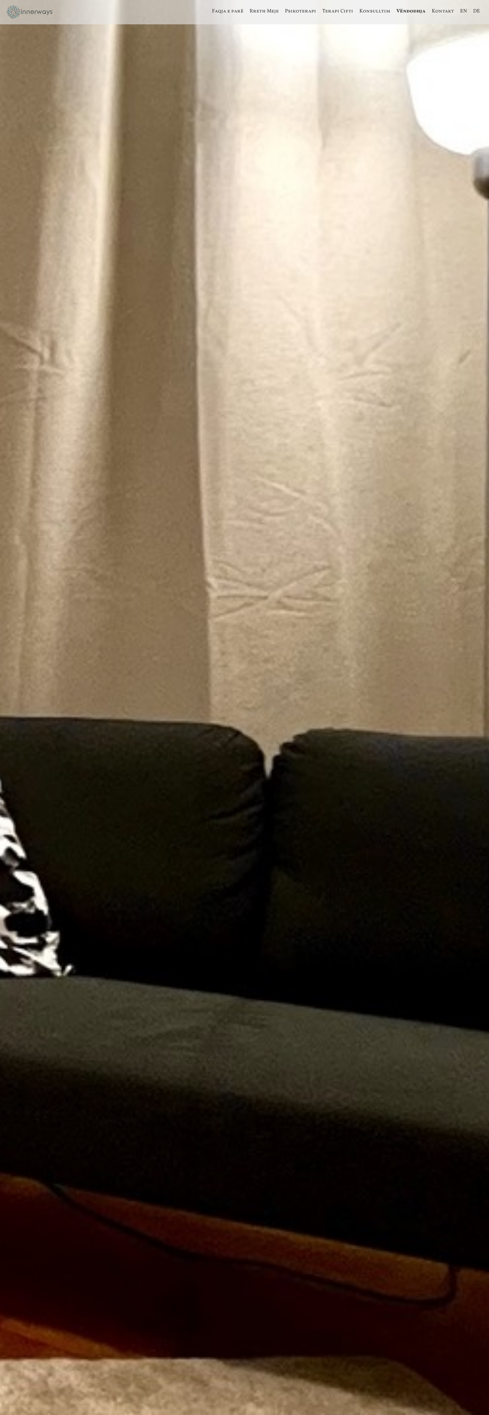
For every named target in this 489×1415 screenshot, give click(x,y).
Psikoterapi (300, 11)
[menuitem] (228, 11)
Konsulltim (374, 11)
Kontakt (443, 11)
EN (463, 11)
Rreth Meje (264, 11)
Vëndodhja (411, 11)
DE (476, 11)
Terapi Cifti (337, 11)
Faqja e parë (227, 11)
